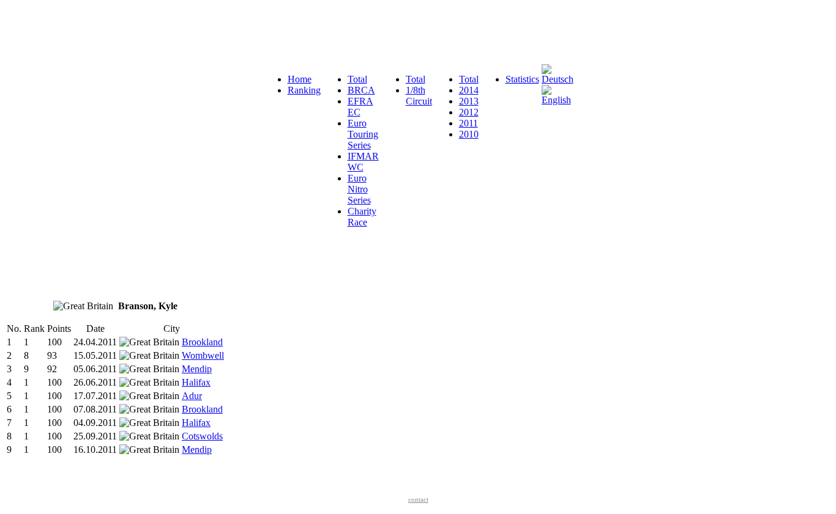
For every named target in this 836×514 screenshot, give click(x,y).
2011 (468, 123)
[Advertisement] (227, 32)
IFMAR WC (363, 161)
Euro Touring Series (363, 134)
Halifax (196, 382)
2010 (469, 134)
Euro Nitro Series (359, 189)
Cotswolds (202, 436)
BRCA (361, 90)
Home (300, 79)
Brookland (202, 342)
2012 (469, 112)
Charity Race (362, 216)
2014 (469, 90)
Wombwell (203, 355)
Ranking (304, 90)
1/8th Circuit (419, 95)
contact (418, 499)
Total (357, 79)
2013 (469, 101)
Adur (192, 396)
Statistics (522, 79)
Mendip (197, 369)
